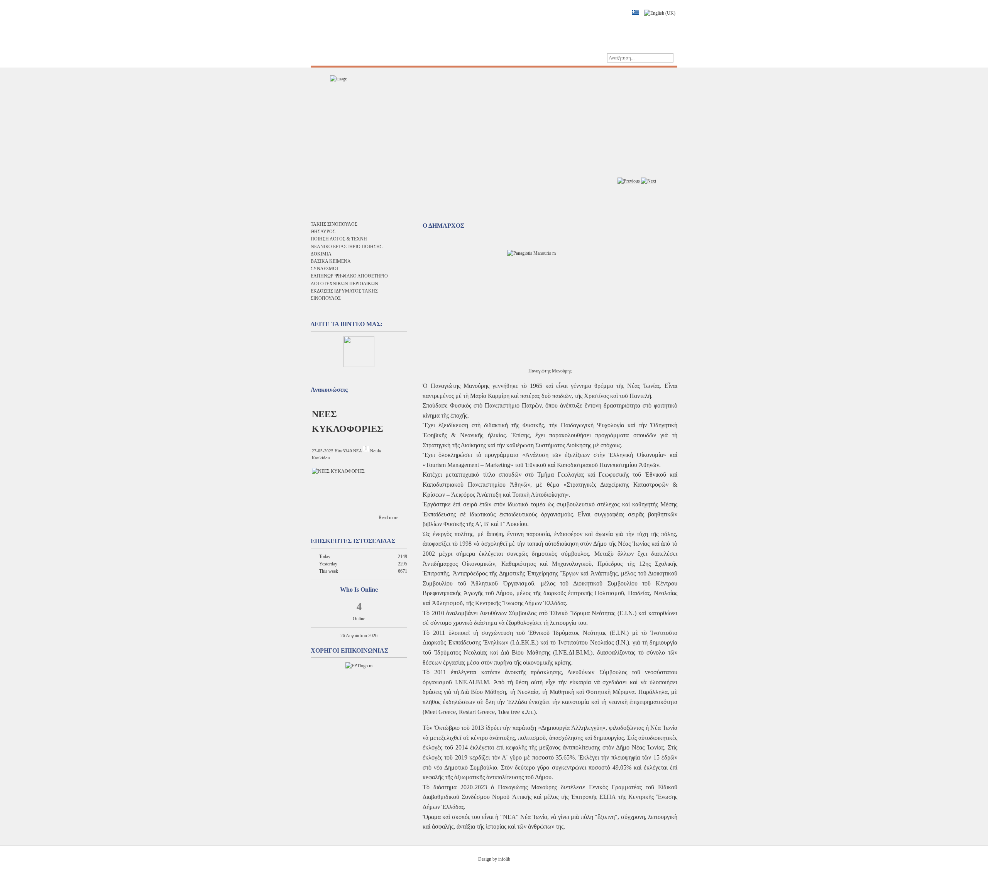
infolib (504, 859)
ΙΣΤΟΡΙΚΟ (360, 58)
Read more (388, 517)
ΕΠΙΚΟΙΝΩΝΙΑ (439, 58)
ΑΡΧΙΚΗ (326, 58)
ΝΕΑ (357, 450)
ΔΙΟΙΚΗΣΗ (397, 58)
